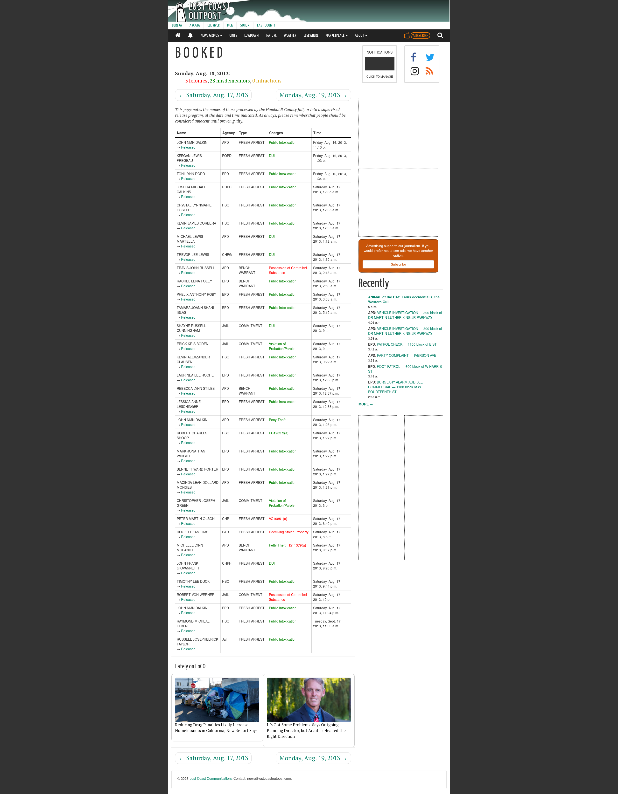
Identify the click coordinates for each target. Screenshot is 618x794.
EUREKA (177, 25)
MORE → (365, 404)
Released (188, 147)
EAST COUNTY (266, 25)
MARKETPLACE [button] (335, 36)
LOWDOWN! (251, 36)
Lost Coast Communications (211, 778)
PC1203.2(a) (278, 433)
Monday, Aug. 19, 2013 (313, 95)
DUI (272, 155)
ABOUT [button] (360, 36)
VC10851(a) (278, 518)
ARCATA (195, 25)
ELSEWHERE (310, 36)
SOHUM (245, 25)
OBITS (233, 36)
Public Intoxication (282, 142)
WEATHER (290, 36)
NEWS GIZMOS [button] (210, 36)
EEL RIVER (213, 25)
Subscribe (398, 264)
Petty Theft (277, 419)
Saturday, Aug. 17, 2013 (213, 95)
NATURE (271, 36)
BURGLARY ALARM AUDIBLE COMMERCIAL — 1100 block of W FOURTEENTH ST (395, 387)
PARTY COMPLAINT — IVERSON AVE (406, 355)
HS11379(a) (297, 545)
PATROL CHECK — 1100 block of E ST (407, 344)
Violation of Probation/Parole (282, 346)
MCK (230, 25)
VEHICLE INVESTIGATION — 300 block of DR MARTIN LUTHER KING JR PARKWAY (405, 315)
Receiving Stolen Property (289, 531)
